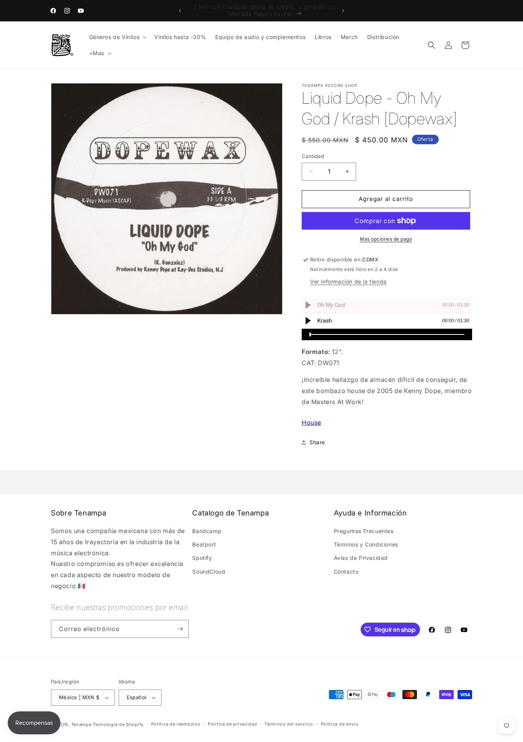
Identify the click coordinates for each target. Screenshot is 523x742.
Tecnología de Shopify (118, 724)
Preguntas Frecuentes (364, 531)
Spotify (202, 557)
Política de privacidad (232, 724)
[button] (117, 37)
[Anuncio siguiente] (343, 10)
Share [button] (317, 442)
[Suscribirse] (180, 629)
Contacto (346, 571)
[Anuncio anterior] (180, 10)
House (311, 422)
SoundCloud (208, 571)
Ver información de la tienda (348, 281)
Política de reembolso (176, 724)
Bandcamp (206, 531)
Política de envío (340, 724)
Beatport (204, 544)
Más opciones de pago (386, 239)
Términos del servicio (289, 724)
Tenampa (81, 724)
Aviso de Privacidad (361, 557)
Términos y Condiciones (366, 544)
